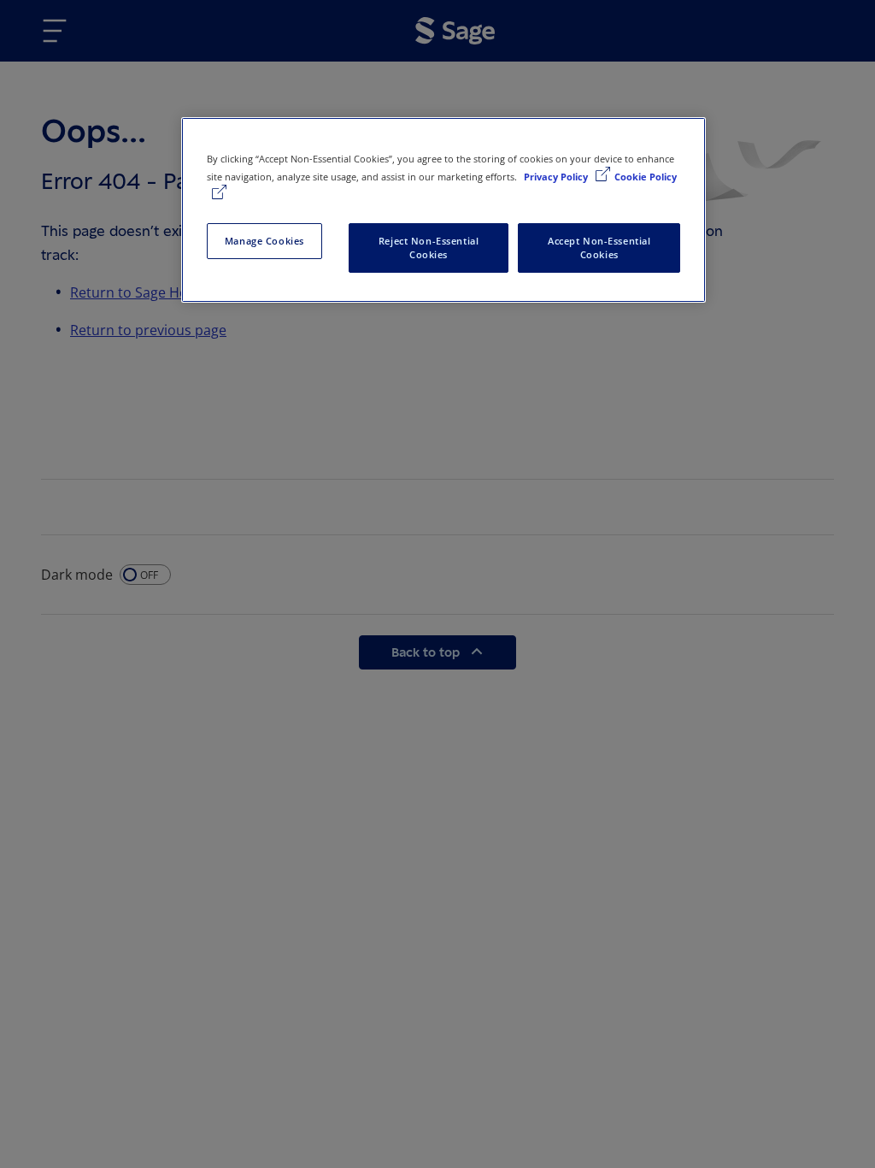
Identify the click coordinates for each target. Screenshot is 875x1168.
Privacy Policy (557, 176)
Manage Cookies (264, 240)
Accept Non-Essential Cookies (599, 247)
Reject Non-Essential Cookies (429, 247)
